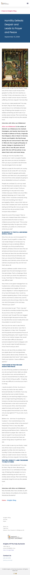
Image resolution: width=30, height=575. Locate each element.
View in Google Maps (8, 550)
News (4, 521)
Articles (5, 519)
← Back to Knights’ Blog (8, 11)
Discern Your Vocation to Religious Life (13, 530)
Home (4, 500)
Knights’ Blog (11, 500)
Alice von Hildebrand (9, 126)
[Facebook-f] (14, 573)
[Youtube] (16, 573)
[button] (27, 3)
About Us (5, 526)
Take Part (5, 528)
